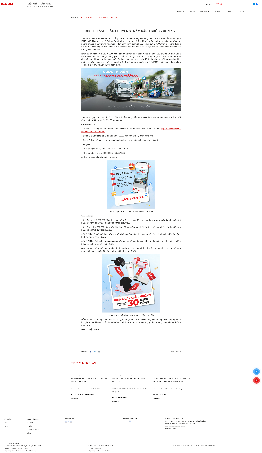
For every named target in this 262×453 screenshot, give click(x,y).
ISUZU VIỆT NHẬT (33, 419)
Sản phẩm (7, 419)
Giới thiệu (30, 422)
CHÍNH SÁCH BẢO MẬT (11, 443)
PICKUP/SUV (128, 375)
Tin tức (192, 11)
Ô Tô (5, 422)
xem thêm (74, 399)
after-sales (169, 375)
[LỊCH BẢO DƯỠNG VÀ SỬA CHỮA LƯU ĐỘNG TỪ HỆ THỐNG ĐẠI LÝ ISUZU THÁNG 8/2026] (172, 370)
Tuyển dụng (230, 11)
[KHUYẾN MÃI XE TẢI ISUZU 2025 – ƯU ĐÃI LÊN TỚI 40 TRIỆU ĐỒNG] (90, 370)
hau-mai (175, 375)
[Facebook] (257, 4)
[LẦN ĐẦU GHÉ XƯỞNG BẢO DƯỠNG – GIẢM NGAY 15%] (131, 370)
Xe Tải (6, 426)
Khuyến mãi (89, 394)
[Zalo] (254, 4)
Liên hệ (242, 11)
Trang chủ (74, 17)
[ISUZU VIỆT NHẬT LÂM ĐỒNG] (7, 4)
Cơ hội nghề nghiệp (33, 429)
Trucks (86, 375)
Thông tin (80, 394)
